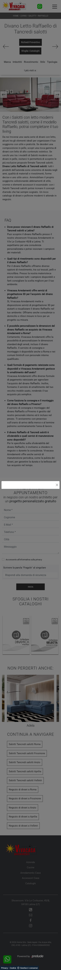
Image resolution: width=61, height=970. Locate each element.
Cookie (13, 968)
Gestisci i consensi (29, 968)
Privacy (4, 968)
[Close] (57, 485)
